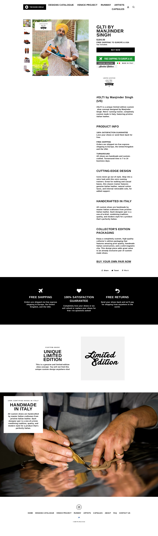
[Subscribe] (133, 524)
